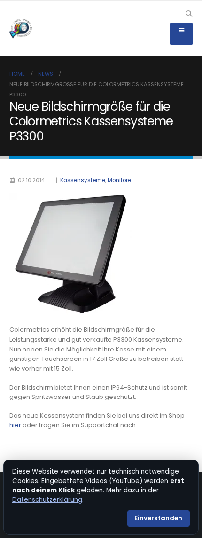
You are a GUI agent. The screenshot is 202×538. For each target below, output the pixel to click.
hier (15, 425)
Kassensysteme (82, 180)
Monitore (119, 180)
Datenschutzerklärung (47, 499)
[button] (189, 13)
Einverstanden (158, 518)
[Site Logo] (20, 28)
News (45, 74)
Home (17, 74)
